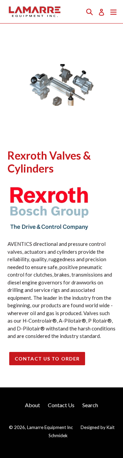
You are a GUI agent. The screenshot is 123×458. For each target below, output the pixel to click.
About (32, 405)
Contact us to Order (47, 358)
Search (90, 405)
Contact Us (61, 405)
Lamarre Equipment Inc (50, 427)
